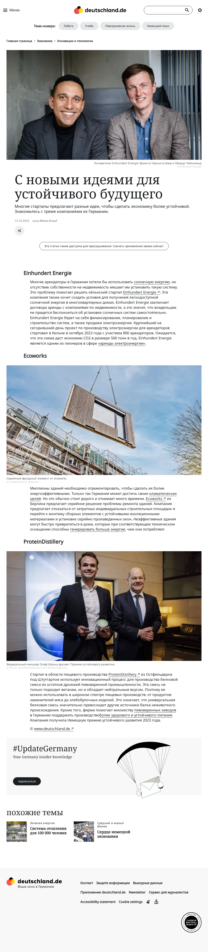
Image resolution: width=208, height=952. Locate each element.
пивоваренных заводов (155, 710)
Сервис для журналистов (168, 892)
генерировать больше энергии (97, 529)
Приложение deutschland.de (103, 892)
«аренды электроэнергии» (121, 343)
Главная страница (19, 41)
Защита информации (113, 883)
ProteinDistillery (122, 674)
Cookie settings (131, 901)
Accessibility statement (98, 901)
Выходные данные (147, 883)
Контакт (86, 883)
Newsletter (137, 892)
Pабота (68, 26)
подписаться (27, 781)
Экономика (44, 41)
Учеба (89, 26)
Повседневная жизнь (120, 26)
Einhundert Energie (139, 292)
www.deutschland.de (52, 728)
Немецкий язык (158, 26)
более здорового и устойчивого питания (135, 715)
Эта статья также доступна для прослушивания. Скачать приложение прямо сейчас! (104, 246)
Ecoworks (154, 498)
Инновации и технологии (75, 41)
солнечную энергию (152, 281)
